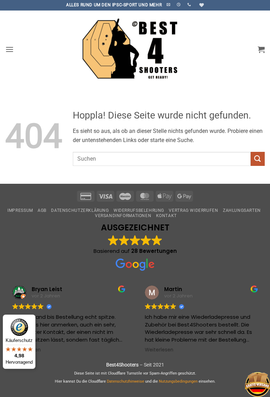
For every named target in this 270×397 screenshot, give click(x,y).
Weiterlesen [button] (159, 350)
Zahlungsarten (242, 210)
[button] (9, 49)
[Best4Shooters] (135, 49)
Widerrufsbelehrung (139, 210)
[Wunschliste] (201, 5)
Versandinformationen (123, 215)
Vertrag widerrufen (193, 210)
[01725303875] (190, 4)
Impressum (20, 210)
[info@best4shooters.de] (169, 4)
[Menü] (21, 365)
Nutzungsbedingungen (178, 381)
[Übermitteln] (258, 159)
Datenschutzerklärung (80, 210)
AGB (42, 210)
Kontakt (166, 215)
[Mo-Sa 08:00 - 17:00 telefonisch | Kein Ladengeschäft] (179, 4)
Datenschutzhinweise (125, 381)
